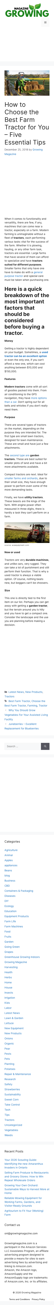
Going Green (12, 946)
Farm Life (10, 921)
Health (8, 972)
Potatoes (9, 1069)
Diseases (9, 895)
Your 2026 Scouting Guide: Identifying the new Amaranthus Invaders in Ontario (23, 1163)
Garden (9, 941)
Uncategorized (13, 1125)
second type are (20, 455)
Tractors (9, 696)
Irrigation (9, 997)
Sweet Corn (11, 1099)
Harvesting (11, 967)
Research (10, 1079)
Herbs (8, 977)
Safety (8, 1084)
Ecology (9, 906)
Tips (7, 1114)
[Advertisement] (27, 46)
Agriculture (11, 850)
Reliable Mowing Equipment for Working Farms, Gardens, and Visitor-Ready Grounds (23, 1202)
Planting (9, 1063)
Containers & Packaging (18, 890)
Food (7, 931)
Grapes (8, 951)
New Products (33, 691)
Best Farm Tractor (19, 701)
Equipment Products (16, 916)
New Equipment (14, 1028)
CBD (7, 885)
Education (10, 911)
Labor (8, 1007)
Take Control (12, 1104)
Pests (7, 1053)
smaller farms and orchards (21, 478)
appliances (10, 865)
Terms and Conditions (19, 1299)
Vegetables (11, 1130)
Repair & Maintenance (17, 1074)
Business (9, 880)
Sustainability (12, 1094)
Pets (7, 1058)
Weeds (8, 1135)
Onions (8, 1038)
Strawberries (12, 1089)
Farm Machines (13, 926)
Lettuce (9, 1023)
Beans (8, 870)
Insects (8, 992)
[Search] (45, 746)
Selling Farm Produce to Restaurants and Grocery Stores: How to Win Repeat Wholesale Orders (26, 1176)
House (8, 987)
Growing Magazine (15, 962)
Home (8, 982)
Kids (7, 1002)
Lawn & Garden (13, 1018)
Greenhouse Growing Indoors (22, 957)
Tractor (43, 705)
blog (7, 875)
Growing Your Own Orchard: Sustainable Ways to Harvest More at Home (26, 1189)
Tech (7, 1109)
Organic (9, 1043)
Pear (7, 1048)
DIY (6, 900)
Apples (8, 860)
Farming (32, 705)
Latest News (16, 691)
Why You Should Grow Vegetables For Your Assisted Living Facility (26, 715)
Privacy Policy (38, 1299)
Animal (8, 855)
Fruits (7, 936)
